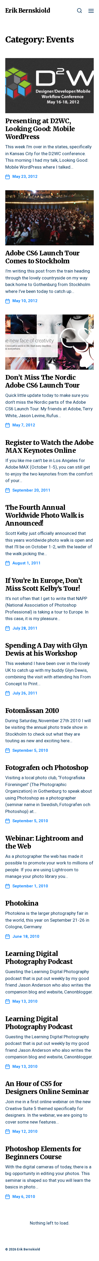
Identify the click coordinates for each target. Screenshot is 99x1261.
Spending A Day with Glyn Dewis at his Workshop (46, 649)
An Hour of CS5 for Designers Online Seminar (47, 1088)
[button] (79, 10)
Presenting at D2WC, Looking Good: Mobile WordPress (40, 129)
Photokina (21, 903)
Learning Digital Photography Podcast (39, 958)
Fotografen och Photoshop (46, 768)
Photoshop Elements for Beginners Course (43, 1153)
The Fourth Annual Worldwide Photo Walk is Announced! (44, 515)
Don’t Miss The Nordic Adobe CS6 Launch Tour (42, 381)
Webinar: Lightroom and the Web (44, 842)
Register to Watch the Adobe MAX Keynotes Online (49, 447)
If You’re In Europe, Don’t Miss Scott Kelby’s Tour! (44, 585)
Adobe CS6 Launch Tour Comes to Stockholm (42, 257)
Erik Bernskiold (27, 10)
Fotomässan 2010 (32, 711)
